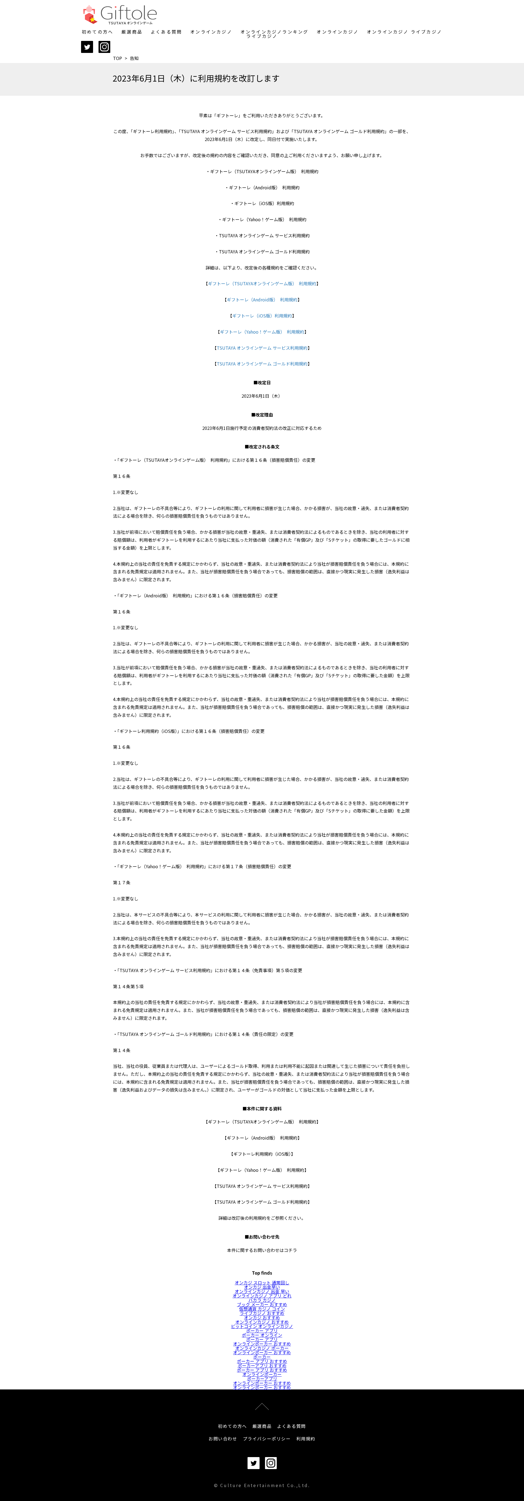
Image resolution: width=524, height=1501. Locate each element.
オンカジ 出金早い (262, 1287)
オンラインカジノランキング (274, 31)
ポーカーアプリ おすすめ (262, 1365)
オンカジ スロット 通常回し (262, 1282)
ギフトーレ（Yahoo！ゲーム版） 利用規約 (262, 331)
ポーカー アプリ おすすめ (262, 1361)
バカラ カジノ (262, 1300)
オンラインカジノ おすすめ (262, 1322)
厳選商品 (131, 31)
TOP (117, 58)
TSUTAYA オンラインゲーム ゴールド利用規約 (262, 363)
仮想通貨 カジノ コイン (262, 1308)
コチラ (290, 1250)
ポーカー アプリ (262, 1330)
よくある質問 (166, 31)
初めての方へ (97, 31)
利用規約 (305, 1438)
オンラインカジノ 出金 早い (262, 1291)
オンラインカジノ (211, 31)
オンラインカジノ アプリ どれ (262, 1295)
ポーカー (262, 1356)
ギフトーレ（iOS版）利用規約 (262, 315)
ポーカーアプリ (262, 1378)
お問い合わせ (223, 1438)
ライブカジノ (262, 36)
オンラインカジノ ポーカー (262, 1348)
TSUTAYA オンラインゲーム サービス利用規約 (262, 347)
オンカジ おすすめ (262, 1317)
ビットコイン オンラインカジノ (262, 1326)
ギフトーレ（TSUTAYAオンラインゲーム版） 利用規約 (262, 283)
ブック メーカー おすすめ (262, 1304)
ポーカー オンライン (262, 1335)
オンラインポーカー (262, 1374)
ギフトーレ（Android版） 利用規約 (262, 299)
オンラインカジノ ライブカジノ (404, 31)
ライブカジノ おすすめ (262, 1313)
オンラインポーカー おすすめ (262, 1343)
